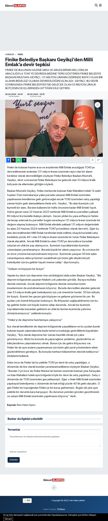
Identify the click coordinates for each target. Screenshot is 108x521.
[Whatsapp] (54, 487)
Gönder (14, 460)
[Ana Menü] (100, 5)
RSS (28, 500)
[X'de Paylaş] (13, 160)
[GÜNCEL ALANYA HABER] (15, 6)
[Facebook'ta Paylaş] (8, 160)
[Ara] (96, 5)
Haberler (9, 55)
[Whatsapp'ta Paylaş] (18, 160)
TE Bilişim (61, 509)
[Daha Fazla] (24, 160)
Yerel (20, 55)
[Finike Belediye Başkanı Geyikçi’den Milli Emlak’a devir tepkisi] (54, 128)
